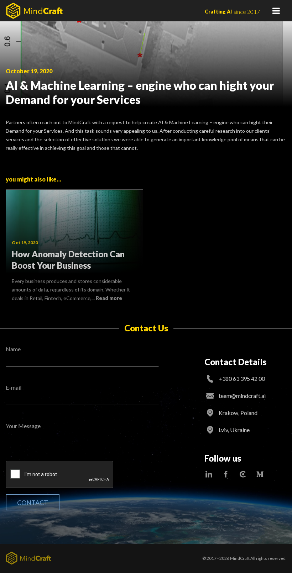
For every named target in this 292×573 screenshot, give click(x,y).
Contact (32, 502)
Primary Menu (276, 10)
